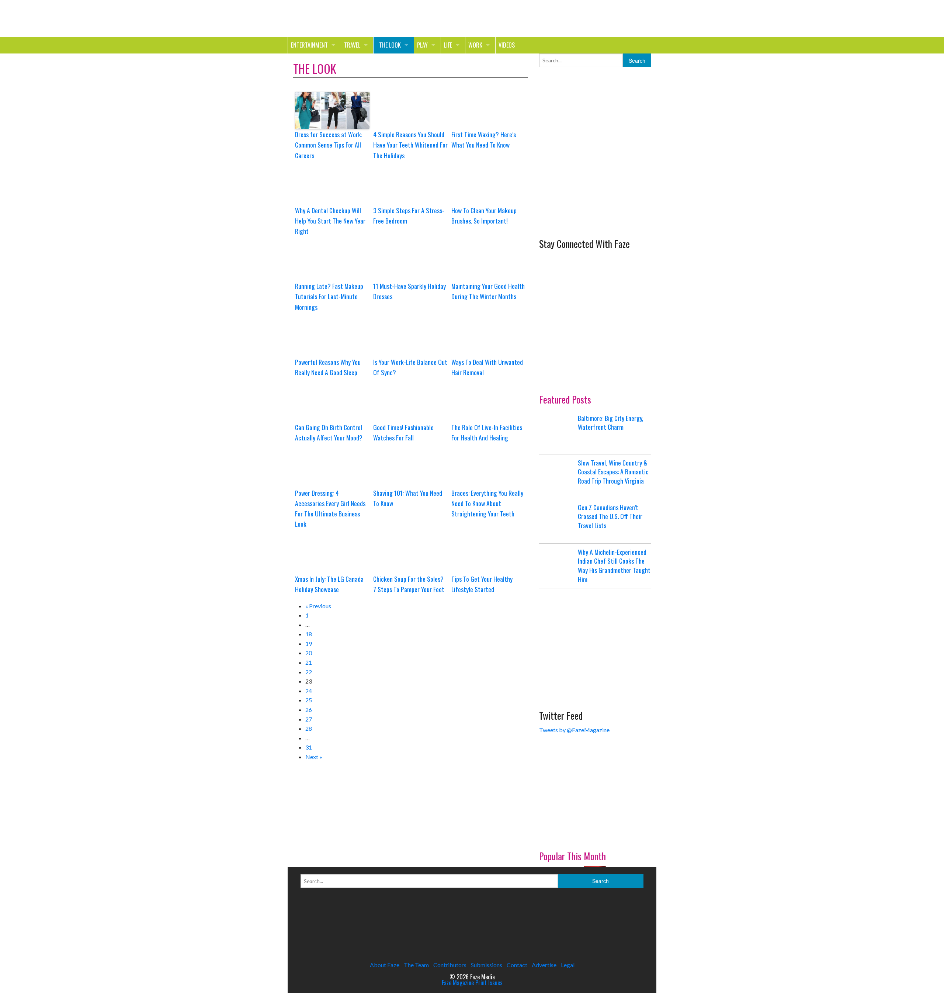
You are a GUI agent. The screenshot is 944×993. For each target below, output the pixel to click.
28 (308, 728)
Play (422, 45)
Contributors (449, 964)
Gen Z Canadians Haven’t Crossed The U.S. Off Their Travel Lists (610, 516)
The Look (390, 45)
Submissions (486, 964)
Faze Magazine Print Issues (472, 982)
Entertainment (309, 45)
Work (475, 45)
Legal (568, 964)
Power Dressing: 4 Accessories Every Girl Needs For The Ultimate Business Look (330, 508)
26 (308, 709)
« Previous (318, 605)
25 (308, 699)
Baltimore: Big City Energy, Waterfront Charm (610, 422)
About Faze (384, 964)
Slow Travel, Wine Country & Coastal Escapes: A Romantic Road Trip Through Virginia (613, 471)
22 (308, 671)
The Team (416, 964)
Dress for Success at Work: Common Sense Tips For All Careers (328, 144)
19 (308, 643)
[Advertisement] (594, 176)
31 (308, 747)
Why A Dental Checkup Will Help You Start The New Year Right (330, 220)
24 (308, 690)
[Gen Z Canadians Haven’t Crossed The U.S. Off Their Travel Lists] (557, 521)
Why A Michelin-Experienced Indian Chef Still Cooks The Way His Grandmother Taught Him (614, 565)
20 (308, 652)
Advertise (544, 964)
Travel (352, 45)
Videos (507, 45)
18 (308, 633)
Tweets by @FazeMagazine (574, 729)
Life (448, 45)
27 (308, 719)
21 (308, 662)
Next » (313, 756)
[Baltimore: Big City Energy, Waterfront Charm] (557, 432)
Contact (517, 964)
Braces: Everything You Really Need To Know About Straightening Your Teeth (487, 503)
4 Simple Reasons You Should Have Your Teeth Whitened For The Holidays (410, 144)
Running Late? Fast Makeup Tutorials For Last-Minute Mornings (329, 296)
